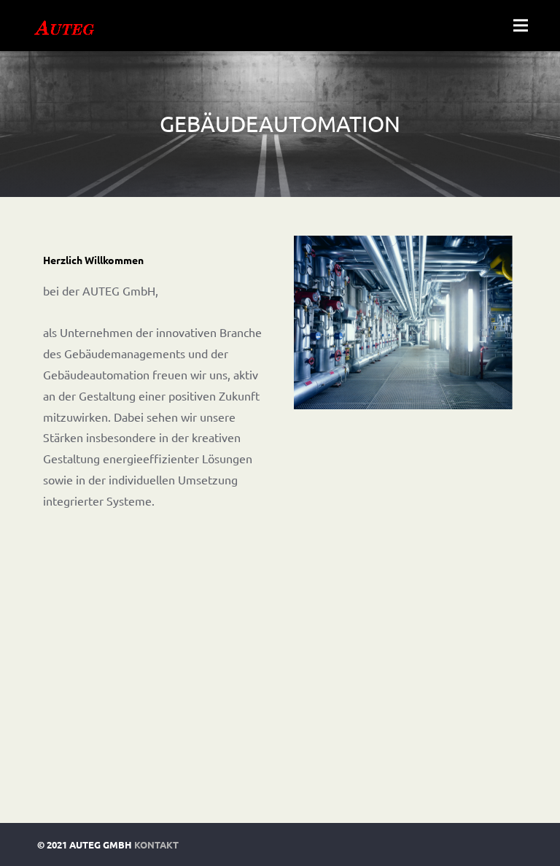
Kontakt (156, 844)
